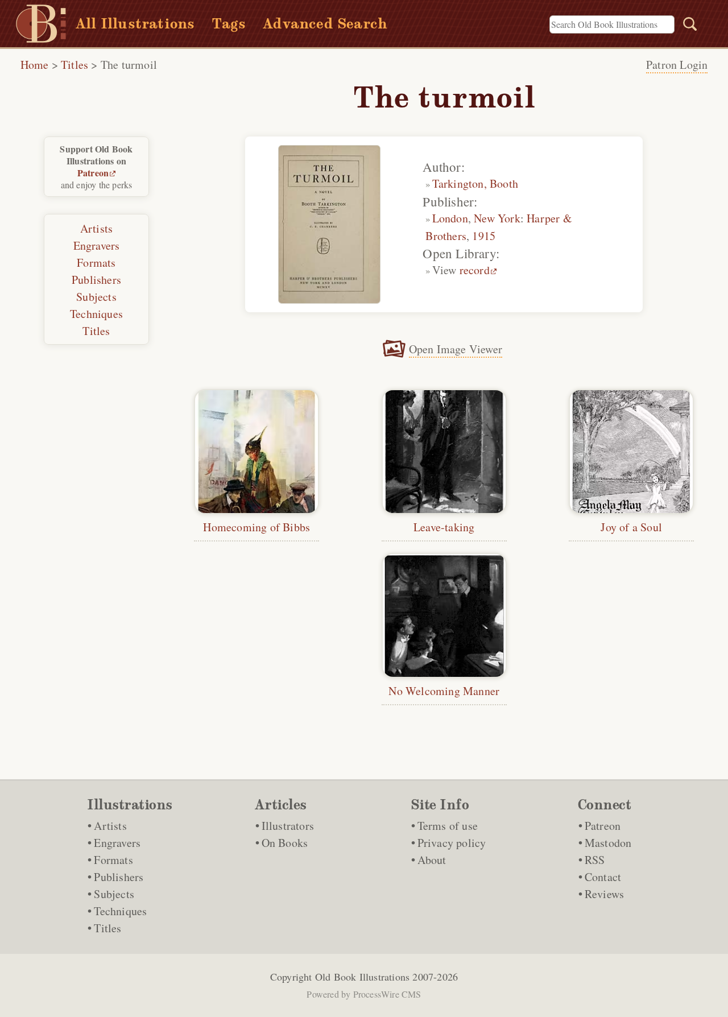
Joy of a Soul (631, 527)
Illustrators (288, 825)
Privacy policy (451, 842)
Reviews (604, 894)
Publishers (96, 279)
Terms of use (447, 825)
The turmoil (129, 64)
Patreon (93, 172)
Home (34, 64)
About (431, 859)
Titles (74, 64)
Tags (229, 23)
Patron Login (677, 64)
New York (497, 218)
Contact (603, 876)
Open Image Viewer (455, 349)
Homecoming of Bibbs (256, 527)
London (450, 218)
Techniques (96, 313)
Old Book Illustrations (362, 976)
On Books (285, 842)
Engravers (96, 245)
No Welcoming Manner (443, 690)
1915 (483, 235)
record (475, 270)
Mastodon (608, 842)
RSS (595, 859)
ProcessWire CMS (387, 994)
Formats (96, 262)
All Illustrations (135, 23)
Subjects (96, 296)
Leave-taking (443, 527)
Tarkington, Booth (475, 183)
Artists (96, 228)
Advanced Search (325, 23)
